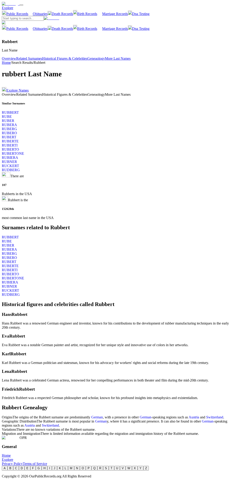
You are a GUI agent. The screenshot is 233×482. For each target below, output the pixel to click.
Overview (9, 58)
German (97, 417)
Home (6, 62)
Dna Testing (140, 14)
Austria (194, 417)
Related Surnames (29, 58)
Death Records (62, 14)
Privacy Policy (12, 464)
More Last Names (118, 58)
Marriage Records (115, 14)
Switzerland (214, 417)
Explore (7, 8)
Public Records (17, 14)
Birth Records (87, 14)
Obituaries (40, 14)
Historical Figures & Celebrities (64, 58)
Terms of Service (35, 464)
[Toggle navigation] (21, 5)
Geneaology (96, 58)
